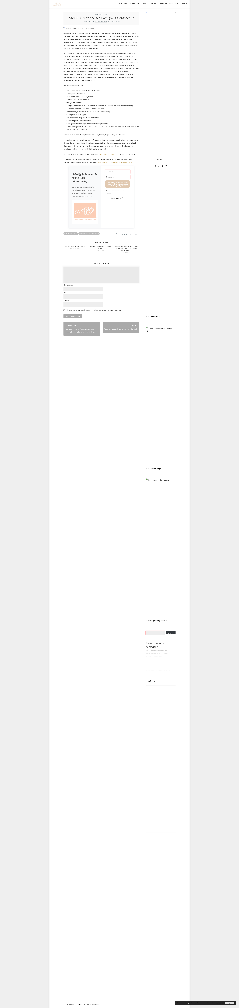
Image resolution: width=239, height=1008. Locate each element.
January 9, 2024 (74, 248)
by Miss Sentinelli (101, 21)
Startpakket (134, 4)
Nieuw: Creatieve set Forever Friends (100, 247)
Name (68, 285)
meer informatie (219, 1003)
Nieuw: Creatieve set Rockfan (74, 247)
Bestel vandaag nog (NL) (106, 154)
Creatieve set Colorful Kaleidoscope (89, 233)
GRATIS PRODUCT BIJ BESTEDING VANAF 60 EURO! (116, 162)
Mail (68, 293)
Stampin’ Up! (122, 4)
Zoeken (170, 633)
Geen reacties (115, 21)
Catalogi (153, 4)
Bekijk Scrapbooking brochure (156, 621)
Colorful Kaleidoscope (70, 233)
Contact (184, 4)
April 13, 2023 (100, 250)
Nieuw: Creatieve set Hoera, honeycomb (158, 665)
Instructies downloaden (169, 4)
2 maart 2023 (87, 21)
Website (66, 301)
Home (112, 4)
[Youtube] (162, 166)
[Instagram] (158, 166)
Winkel (144, 4)
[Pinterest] (166, 166)
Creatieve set (101, 15)
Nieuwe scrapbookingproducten (156, 650)
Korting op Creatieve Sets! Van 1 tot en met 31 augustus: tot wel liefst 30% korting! (126, 248)
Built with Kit (117, 198)
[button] (85, 212)
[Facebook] (155, 166)
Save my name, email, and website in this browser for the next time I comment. (94, 310)
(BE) (118, 154)
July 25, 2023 (126, 252)
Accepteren (229, 1003)
